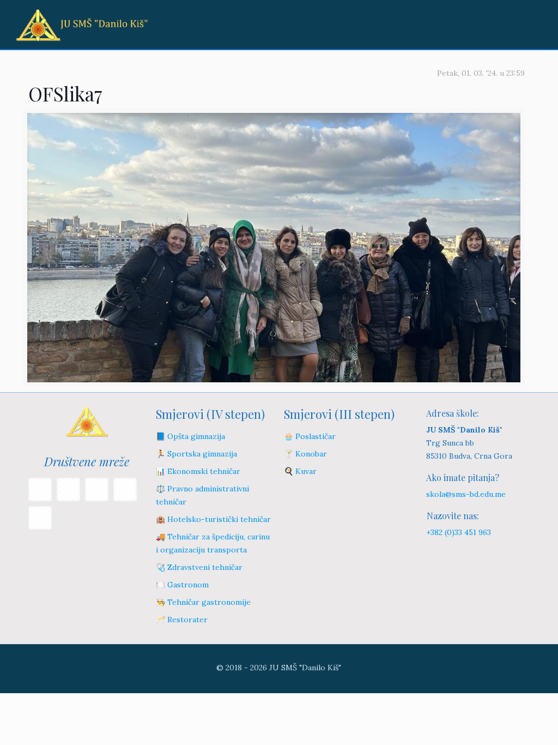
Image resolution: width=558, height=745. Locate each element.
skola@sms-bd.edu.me (466, 494)
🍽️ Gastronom (182, 585)
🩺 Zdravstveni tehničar (199, 567)
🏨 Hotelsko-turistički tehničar (213, 519)
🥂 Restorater (182, 619)
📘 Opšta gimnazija (190, 436)
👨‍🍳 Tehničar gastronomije (203, 602)
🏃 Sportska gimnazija (196, 454)
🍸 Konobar (305, 454)
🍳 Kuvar (300, 471)
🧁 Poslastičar (310, 436)
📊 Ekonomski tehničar (198, 471)
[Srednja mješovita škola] (82, 24)
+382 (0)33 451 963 (458, 532)
